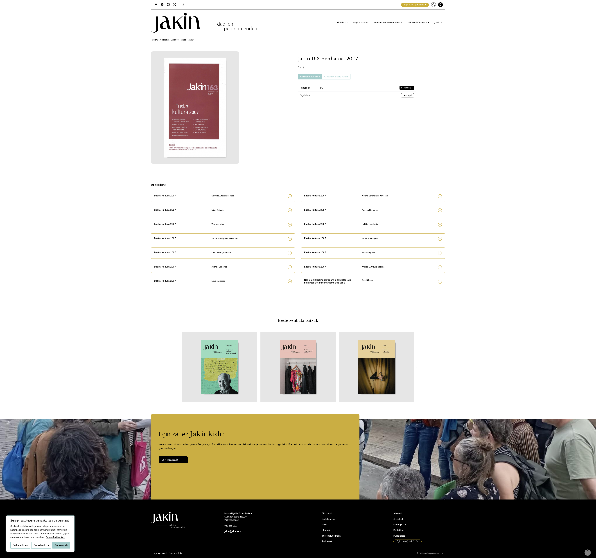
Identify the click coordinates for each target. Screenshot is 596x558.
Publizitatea (399, 536)
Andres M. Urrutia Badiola (373, 267)
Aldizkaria (342, 22)
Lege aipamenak (160, 553)
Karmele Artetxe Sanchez (223, 196)
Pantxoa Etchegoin (370, 210)
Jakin (438, 22)
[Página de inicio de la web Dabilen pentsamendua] (204, 22)
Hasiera (154, 40)
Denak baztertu (41, 545)
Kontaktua (398, 530)
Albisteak (398, 513)
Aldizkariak (164, 40)
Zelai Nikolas (367, 280)
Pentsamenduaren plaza (387, 22)
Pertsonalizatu (20, 545)
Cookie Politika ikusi (55, 537)
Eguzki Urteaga (218, 281)
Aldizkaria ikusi (202, 398)
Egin (170, 459)
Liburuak (326, 530)
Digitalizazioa (360, 22)
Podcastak (327, 541)
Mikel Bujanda (218, 210)
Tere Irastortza (218, 224)
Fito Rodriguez (368, 252)
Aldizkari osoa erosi (310, 76)
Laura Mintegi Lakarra (221, 252)
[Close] (72, 517)
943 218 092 (230, 525)
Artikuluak (398, 519)
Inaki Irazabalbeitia (370, 224)
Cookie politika (175, 553)
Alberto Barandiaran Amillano (375, 196)
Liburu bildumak (417, 22)
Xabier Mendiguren (370, 238)
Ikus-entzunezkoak (331, 536)
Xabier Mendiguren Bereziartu (225, 238)
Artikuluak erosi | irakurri (336, 76)
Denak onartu (61, 545)
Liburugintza (399, 524)
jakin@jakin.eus (232, 531)
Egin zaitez (415, 4)
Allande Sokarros (219, 267)
